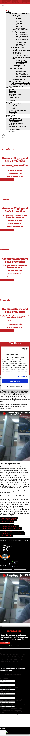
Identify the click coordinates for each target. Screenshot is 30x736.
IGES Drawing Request (16, 123)
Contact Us (9, 116)
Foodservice (12, 92)
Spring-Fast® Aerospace (19, 37)
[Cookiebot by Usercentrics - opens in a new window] (21, 349)
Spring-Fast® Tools (18, 47)
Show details (21, 376)
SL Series (18, 25)
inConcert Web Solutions (20, 569)
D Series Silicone (21, 71)
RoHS (4, 545)
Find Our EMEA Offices (16, 128)
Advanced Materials (21, 62)
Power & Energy (14, 97)
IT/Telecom (12, 100)
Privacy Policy (13, 112)
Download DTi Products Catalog (12, 532)
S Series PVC (20, 45)
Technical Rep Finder (6, 2)
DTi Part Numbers (14, 129)
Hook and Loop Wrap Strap (20, 66)
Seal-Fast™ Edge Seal (18, 70)
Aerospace (12, 89)
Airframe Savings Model (23, 39)
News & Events (10, 115)
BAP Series (19, 21)
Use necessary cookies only (15, 386)
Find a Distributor (14, 125)
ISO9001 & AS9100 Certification (11, 544)
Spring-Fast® (16, 15)
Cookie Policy (13, 113)
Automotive (12, 91)
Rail (10, 99)
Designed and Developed (6, 569)
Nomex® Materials (21, 63)
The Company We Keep (16, 104)
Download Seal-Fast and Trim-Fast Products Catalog (12, 534)
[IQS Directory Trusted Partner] (5, 560)
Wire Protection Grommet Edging (19, 13)
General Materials (21, 60)
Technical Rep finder (8, 520)
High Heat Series (21, 28)
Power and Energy (7, 149)
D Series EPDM (20, 73)
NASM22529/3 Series (22, 36)
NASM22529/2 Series (22, 34)
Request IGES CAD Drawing (11, 528)
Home (7, 10)
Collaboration (13, 105)
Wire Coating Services (15, 81)
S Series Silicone (21, 42)
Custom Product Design (9, 527)
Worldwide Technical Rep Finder (18, 126)
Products (8, 12)
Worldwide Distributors (15, 2)
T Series (18, 16)
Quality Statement (7, 546)
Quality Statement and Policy (17, 110)
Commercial (5, 300)
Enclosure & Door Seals (16, 68)
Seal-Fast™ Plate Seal (18, 79)
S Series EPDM (20, 44)
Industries (9, 87)
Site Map (5, 550)
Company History (14, 107)
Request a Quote (14, 121)
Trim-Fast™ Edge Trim (19, 41)
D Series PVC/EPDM (22, 74)
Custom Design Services (16, 86)
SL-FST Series (20, 26)
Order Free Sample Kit (15, 120)
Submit (2, 728)
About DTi (9, 102)
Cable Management (14, 49)
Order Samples (5, 642)
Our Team (12, 108)
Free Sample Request (9, 518)
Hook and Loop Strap (18, 65)
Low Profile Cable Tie (22, 55)
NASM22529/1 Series (22, 33)
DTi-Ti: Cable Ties (17, 54)
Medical (11, 95)
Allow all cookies (15, 381)
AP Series (19, 20)
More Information (7, 179)
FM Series (19, 23)
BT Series (19, 18)
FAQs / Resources (14, 118)
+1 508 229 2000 (10, 131)
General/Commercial (15, 94)
